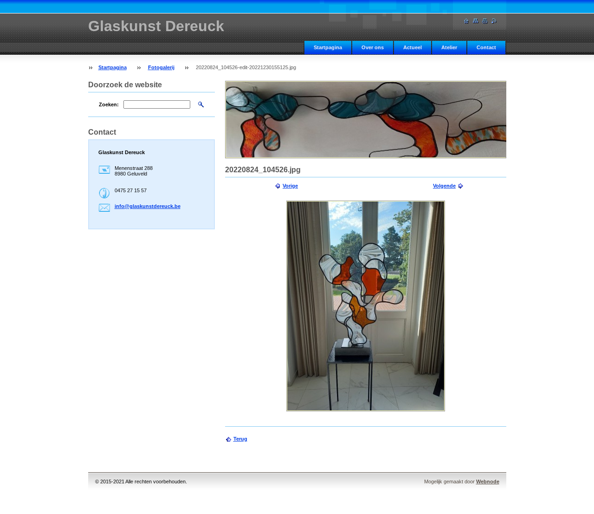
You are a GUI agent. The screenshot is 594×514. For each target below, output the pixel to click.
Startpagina (328, 47)
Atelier (449, 47)
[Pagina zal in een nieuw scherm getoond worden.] (365, 306)
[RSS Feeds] (494, 21)
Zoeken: (109, 104)
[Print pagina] (485, 21)
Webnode (487, 481)
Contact (486, 47)
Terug (240, 439)
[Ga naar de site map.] (475, 21)
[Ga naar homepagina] (466, 21)
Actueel (412, 47)
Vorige (290, 186)
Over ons (373, 47)
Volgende (444, 186)
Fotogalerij (161, 67)
